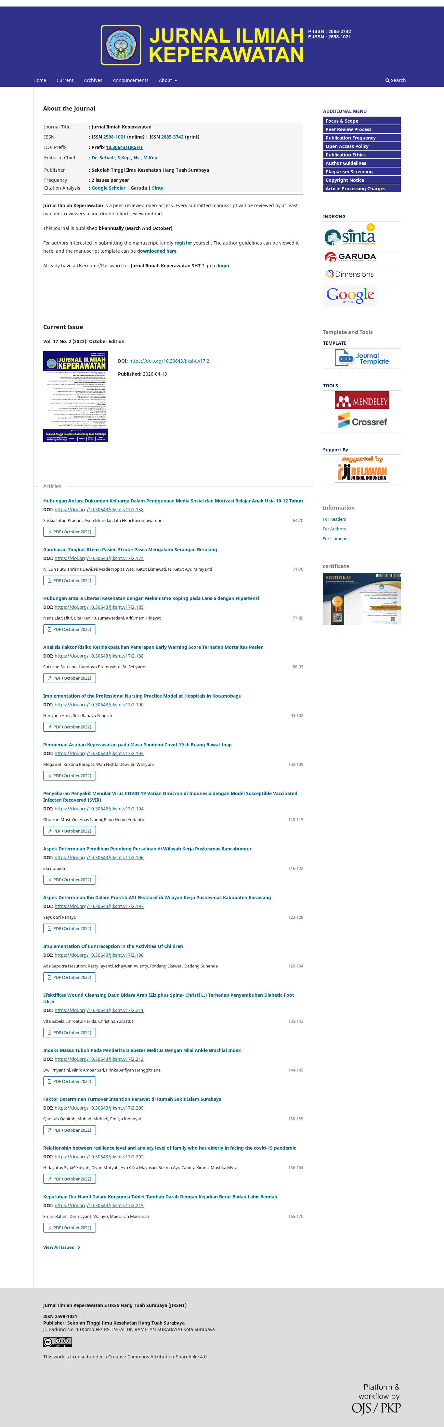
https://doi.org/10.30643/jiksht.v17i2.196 (99, 857)
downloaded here (156, 251)
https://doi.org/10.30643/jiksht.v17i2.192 (99, 753)
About (166, 80)
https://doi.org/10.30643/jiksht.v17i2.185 (99, 607)
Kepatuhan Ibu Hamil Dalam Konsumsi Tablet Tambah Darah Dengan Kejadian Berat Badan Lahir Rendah (160, 1197)
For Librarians (336, 538)
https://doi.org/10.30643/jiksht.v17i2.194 (99, 809)
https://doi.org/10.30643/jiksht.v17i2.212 (99, 1059)
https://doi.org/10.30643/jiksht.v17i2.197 (99, 906)
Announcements (131, 80)
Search (398, 80)
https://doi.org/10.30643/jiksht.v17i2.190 (99, 704)
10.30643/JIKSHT (124, 147)
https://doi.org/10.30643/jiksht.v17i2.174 (99, 558)
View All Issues (58, 1247)
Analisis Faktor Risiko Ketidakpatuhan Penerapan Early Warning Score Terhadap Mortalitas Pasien (153, 647)
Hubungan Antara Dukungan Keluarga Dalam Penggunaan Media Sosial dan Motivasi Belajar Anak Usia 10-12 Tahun (173, 501)
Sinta (157, 188)
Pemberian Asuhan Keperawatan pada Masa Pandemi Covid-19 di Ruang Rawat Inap (137, 744)
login (223, 265)
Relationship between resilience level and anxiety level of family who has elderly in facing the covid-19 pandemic (169, 1148)
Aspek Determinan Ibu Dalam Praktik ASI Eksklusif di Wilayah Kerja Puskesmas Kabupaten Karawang (157, 897)
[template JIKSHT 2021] (362, 365)
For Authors (334, 529)
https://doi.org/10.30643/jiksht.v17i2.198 (99, 955)
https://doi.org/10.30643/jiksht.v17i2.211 (99, 1010)
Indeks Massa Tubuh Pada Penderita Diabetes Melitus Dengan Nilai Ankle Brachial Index (142, 1050)
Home (39, 80)
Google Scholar (108, 188)
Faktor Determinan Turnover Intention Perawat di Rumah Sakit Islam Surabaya (132, 1099)
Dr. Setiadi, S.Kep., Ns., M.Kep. (125, 157)
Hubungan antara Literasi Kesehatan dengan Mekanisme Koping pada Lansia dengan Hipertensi (151, 598)
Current (65, 80)
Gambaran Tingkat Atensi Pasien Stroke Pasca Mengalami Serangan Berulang (130, 549)
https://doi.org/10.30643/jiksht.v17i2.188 (99, 656)
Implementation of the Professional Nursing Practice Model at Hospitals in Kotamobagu (142, 696)
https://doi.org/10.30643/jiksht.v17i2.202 (99, 1157)
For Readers (334, 519)
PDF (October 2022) (71, 532)
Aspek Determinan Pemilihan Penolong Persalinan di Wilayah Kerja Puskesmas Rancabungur (147, 849)
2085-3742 (173, 137)
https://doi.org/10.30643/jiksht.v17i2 (169, 361)
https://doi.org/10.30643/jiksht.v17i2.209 (99, 1108)
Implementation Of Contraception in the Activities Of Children (113, 946)
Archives (93, 80)
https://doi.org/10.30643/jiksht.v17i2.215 (99, 1205)
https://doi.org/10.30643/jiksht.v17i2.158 (99, 509)
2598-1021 (114, 137)
